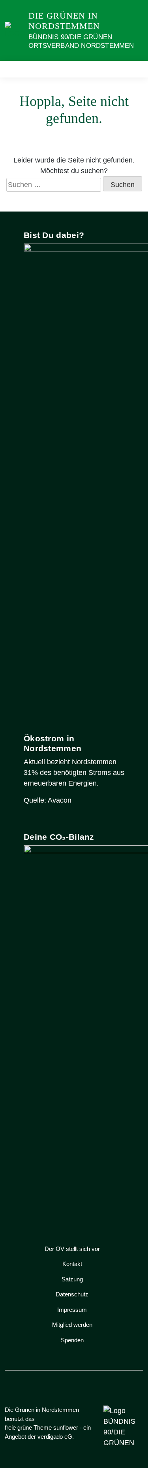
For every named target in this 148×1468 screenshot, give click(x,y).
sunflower (65, 1427)
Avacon (59, 800)
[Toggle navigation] (134, 69)
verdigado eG (54, 1436)
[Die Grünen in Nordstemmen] (15, 30)
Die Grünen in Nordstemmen (64, 21)
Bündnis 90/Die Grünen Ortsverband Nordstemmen (81, 41)
